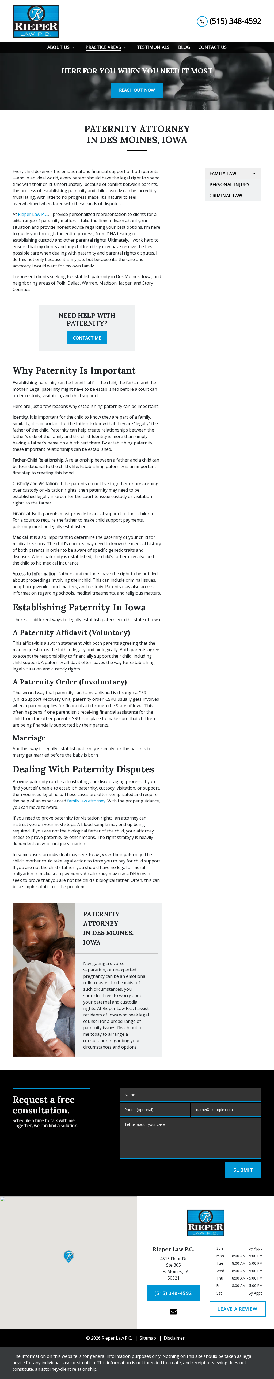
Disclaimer (174, 1338)
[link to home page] (36, 21)
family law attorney (86, 801)
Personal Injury (230, 184)
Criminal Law (226, 195)
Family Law (223, 173)
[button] (69, 1256)
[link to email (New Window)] (173, 1311)
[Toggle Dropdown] (75, 47)
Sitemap (148, 1338)
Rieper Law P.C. (33, 214)
